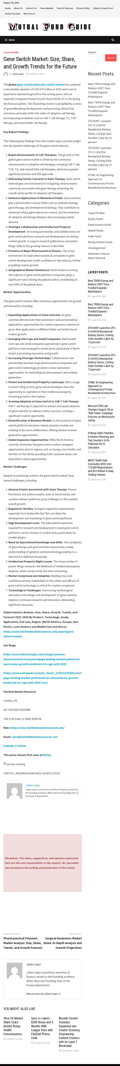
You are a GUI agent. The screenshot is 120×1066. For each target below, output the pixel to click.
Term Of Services (65, 8)
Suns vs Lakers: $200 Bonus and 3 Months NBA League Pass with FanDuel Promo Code (42, 1028)
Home (8, 8)
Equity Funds (95, 219)
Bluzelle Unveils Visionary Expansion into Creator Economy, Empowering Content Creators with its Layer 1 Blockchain (69, 1032)
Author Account (12, 13)
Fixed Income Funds (99, 224)
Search (92, 52)
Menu (12, 39)
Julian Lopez (18, 73)
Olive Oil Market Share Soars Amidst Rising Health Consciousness (13, 1026)
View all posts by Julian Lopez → (43, 993)
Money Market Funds (100, 242)
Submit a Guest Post (103, 8)
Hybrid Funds (95, 230)
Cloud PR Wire (11, 52)
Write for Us (29, 13)
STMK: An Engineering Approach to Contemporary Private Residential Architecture (101, 388)
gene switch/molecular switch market (41, 84)
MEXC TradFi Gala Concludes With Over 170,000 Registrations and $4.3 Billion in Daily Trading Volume (101, 467)
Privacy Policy (83, 8)
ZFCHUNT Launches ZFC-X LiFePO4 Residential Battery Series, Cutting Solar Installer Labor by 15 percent (102, 335)
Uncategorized (96, 248)
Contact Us (31, 8)
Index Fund (94, 236)
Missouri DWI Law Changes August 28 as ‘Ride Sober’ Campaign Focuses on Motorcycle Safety (101, 413)
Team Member (46, 8)
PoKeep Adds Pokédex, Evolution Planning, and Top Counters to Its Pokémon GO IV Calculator (101, 440)
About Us (18, 8)
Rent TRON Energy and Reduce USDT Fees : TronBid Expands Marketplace (100, 286)
